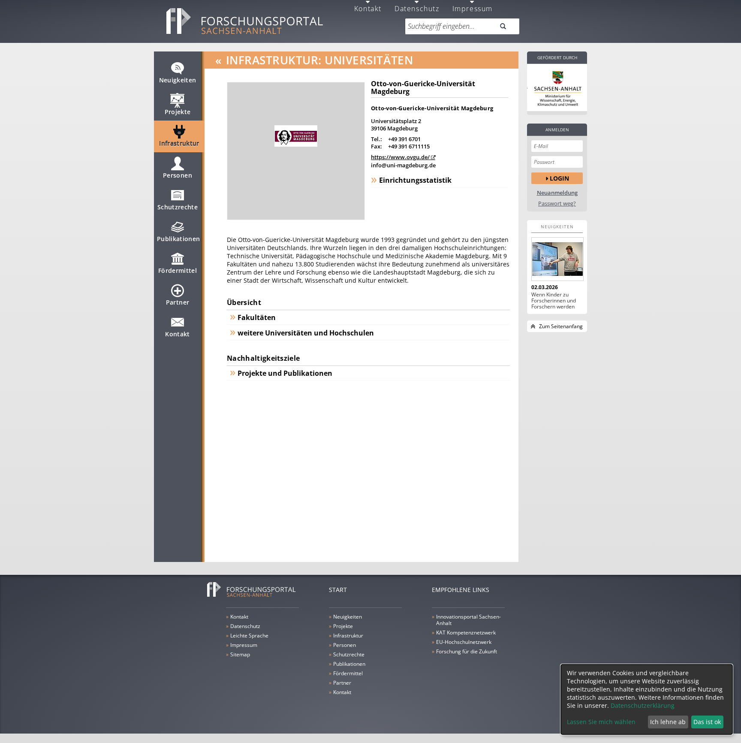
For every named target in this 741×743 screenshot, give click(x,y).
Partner (177, 302)
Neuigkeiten (177, 80)
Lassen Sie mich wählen (601, 722)
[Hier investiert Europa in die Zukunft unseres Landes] (557, 87)
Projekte (178, 112)
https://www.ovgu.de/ (400, 157)
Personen (177, 175)
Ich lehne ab (668, 722)
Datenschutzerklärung (643, 705)
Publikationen (178, 239)
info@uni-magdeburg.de (403, 165)
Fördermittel (177, 270)
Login (559, 178)
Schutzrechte (177, 207)
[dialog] (646, 699)
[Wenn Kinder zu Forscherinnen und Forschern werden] (557, 259)
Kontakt (177, 334)
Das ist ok (707, 722)
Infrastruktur (179, 143)
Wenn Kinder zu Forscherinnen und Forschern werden (553, 301)
